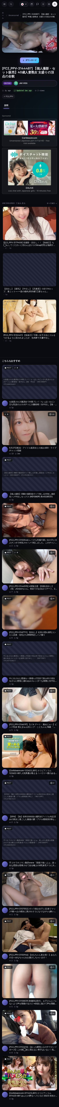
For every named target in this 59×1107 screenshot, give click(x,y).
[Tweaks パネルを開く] (47, 4)
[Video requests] (30, 4)
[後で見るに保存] (52, 364)
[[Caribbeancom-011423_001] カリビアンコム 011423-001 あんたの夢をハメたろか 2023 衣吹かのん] (29, 1060)
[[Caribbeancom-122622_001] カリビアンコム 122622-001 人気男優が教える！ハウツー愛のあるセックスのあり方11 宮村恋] (29, 744)
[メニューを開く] (4, 4)
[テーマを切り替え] (41, 4)
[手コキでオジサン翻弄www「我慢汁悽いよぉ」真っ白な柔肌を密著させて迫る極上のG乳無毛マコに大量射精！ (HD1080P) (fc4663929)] (29, 834)
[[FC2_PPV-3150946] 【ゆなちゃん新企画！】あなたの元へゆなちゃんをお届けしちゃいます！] (29, 925)
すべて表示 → (50, 202)
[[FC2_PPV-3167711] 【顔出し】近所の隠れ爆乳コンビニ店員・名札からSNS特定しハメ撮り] (29, 608)
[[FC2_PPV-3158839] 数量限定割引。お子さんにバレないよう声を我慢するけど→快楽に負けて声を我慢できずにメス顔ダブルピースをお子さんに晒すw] (29, 970)
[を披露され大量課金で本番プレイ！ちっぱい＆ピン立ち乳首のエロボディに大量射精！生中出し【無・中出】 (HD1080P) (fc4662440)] (29, 382)
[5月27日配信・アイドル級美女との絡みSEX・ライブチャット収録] (29, 427)
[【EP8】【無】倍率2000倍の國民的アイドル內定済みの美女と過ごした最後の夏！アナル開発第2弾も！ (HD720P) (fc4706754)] (29, 789)
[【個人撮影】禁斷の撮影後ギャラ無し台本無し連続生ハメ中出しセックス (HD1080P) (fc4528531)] (29, 473)
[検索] (11, 4)
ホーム (3, 15)
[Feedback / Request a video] (36, 4)
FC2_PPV (9, 95)
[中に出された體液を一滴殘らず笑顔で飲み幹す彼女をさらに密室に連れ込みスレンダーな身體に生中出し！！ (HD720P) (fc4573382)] (29, 653)
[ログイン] (53, 4)
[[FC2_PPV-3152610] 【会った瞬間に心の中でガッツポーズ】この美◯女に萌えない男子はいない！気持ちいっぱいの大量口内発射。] (29, 1015)
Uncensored (13, 15)
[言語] (22, 4)
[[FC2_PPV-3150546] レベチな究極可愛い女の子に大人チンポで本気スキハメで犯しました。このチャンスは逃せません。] (29, 518)
